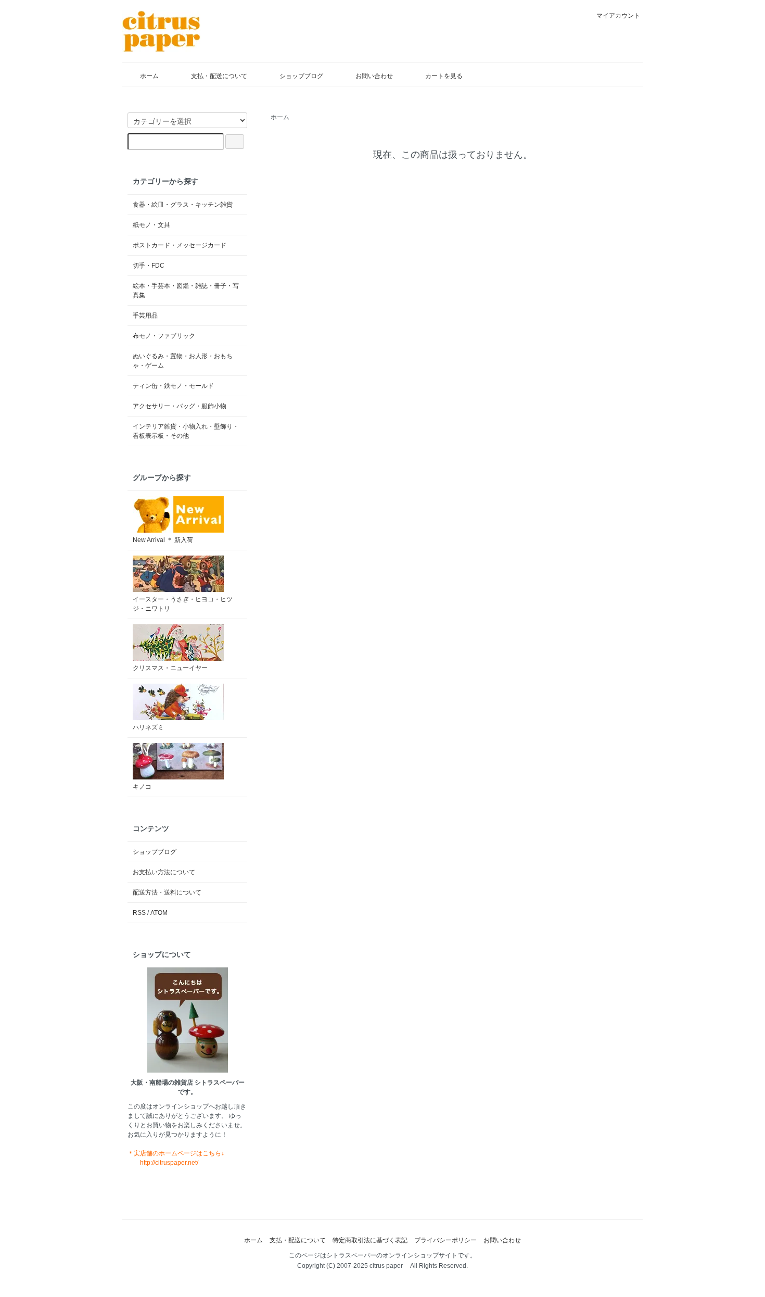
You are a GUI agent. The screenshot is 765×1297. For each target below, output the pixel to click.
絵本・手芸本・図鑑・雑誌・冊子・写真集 (186, 290)
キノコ (142, 786)
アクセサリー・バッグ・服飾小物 (179, 406)
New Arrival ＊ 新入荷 (163, 540)
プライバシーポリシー (445, 1240)
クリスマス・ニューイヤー (170, 668)
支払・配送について (219, 76)
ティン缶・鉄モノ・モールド (173, 385)
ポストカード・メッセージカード (179, 245)
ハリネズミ (148, 727)
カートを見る (444, 76)
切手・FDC (148, 265)
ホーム (149, 76)
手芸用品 (145, 315)
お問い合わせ (374, 76)
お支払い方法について (164, 872)
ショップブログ (301, 76)
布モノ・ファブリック (164, 335)
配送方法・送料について (167, 892)
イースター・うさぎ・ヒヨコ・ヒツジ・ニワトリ (183, 604)
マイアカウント (618, 15)
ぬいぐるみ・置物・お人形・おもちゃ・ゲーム (183, 360)
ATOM (159, 912)
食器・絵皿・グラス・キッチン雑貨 (183, 204)
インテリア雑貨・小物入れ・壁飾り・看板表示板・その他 (186, 431)
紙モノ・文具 (151, 225)
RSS (139, 912)
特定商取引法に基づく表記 (370, 1240)
